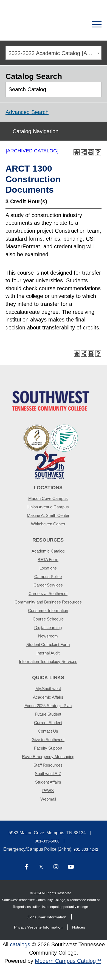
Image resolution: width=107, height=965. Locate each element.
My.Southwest (48, 688)
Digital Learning (48, 627)
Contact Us (48, 731)
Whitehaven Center (48, 524)
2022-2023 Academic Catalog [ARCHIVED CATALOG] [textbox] (55, 53)
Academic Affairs (48, 697)
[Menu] (96, 24)
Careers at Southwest (48, 593)
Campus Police (48, 576)
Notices (78, 927)
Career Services (48, 585)
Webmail (48, 799)
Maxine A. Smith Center (48, 515)
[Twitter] (41, 867)
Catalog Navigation (35, 131)
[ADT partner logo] (50, 451)
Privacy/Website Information (38, 927)
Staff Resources (48, 765)
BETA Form (48, 559)
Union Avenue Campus (48, 507)
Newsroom (48, 636)
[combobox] (53, 53)
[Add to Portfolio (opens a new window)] (77, 152)
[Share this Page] (84, 152)
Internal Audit (48, 653)
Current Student (48, 722)
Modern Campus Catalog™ (68, 961)
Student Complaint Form (48, 644)
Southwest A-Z (48, 773)
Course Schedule (48, 619)
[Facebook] (26, 867)
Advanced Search (27, 112)
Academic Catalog (48, 551)
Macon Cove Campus (48, 498)
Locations (48, 568)
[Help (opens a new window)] (98, 152)
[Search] (77, 24)
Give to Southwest (48, 739)
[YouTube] (71, 867)
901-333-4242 (86, 849)
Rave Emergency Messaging (48, 756)
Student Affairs (48, 782)
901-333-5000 (47, 841)
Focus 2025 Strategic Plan (48, 705)
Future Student (48, 714)
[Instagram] (56, 867)
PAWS (48, 790)
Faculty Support (48, 748)
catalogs (20, 944)
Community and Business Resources (48, 602)
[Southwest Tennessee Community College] (34, 24)
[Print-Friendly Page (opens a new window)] (91, 152)
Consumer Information (48, 610)
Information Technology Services (48, 661)
